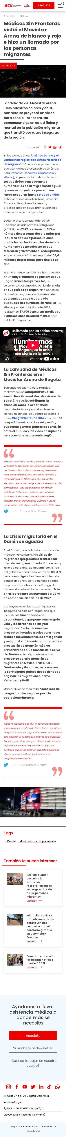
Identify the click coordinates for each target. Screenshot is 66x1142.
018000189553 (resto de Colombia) (24, 1114)
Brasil (55, 168)
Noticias (24, 16)
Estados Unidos (48, 195)
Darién (15, 550)
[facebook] (16, 1087)
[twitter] (33, 1087)
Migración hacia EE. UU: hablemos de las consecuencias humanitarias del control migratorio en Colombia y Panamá (40, 926)
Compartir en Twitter (32, 511)
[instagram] (8, 1087)
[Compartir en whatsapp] (54, 147)
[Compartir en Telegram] (59, 147)
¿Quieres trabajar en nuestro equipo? (33, 1063)
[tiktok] (49, 1087)
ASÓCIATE (44, 5)
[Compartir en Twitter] (50, 147)
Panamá (17, 173)
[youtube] (25, 1087)
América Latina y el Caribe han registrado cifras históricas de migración (32, 160)
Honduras (30, 173)
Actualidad (10, 16)
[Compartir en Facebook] (45, 147)
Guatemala (46, 173)
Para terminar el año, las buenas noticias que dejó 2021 (41, 959)
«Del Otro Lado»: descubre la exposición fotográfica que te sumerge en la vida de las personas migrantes (39, 885)
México (8, 177)
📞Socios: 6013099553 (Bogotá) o (23, 1108)
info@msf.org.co (13, 1102)
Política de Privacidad (44, 1126)
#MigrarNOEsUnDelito (27, 418)
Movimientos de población (38, 841)
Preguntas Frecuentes (21, 1126)
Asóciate (33, 1035)
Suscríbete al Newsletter (33, 1048)
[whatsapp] (57, 1087)
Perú (7, 173)
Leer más (32, 900)
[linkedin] (41, 1087)
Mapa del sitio (33, 1131)
